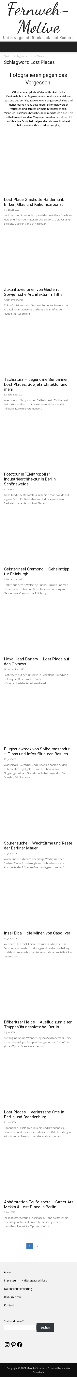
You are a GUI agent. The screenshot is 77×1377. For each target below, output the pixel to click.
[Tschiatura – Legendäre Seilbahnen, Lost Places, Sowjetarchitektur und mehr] (38, 349)
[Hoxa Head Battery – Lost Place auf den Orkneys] (38, 629)
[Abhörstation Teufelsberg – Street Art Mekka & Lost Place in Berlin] (38, 1172)
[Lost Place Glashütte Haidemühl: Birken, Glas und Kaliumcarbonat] (38, 169)
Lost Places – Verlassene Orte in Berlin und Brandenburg (34, 1114)
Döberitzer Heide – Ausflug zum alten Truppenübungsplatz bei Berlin (38, 1024)
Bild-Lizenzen (12, 1297)
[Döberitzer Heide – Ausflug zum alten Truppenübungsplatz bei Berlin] (38, 992)
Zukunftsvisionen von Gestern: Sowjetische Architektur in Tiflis (33, 292)
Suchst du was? (13, 1321)
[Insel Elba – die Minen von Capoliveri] (38, 903)
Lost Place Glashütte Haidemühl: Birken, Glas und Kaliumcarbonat (34, 202)
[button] (6, 47)
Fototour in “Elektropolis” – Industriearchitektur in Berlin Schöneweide (30, 479)
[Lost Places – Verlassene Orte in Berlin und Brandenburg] (38, 1082)
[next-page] (46, 1246)
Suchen (45, 1327)
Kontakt (9, 1305)
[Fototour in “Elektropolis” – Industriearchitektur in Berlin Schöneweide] (38, 444)
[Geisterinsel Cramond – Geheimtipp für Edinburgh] (38, 539)
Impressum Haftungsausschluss (25, 1280)
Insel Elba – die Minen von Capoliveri (37, 933)
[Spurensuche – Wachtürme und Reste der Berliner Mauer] (38, 813)
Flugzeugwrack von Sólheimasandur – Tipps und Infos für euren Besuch (37, 751)
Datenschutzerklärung (18, 1289)
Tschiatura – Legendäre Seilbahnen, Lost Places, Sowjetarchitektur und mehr (36, 384)
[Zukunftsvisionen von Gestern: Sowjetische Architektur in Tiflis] (38, 259)
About (8, 1272)
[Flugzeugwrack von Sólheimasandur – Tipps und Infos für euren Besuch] (38, 719)
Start (6, 56)
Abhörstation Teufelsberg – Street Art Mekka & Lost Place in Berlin (38, 1204)
